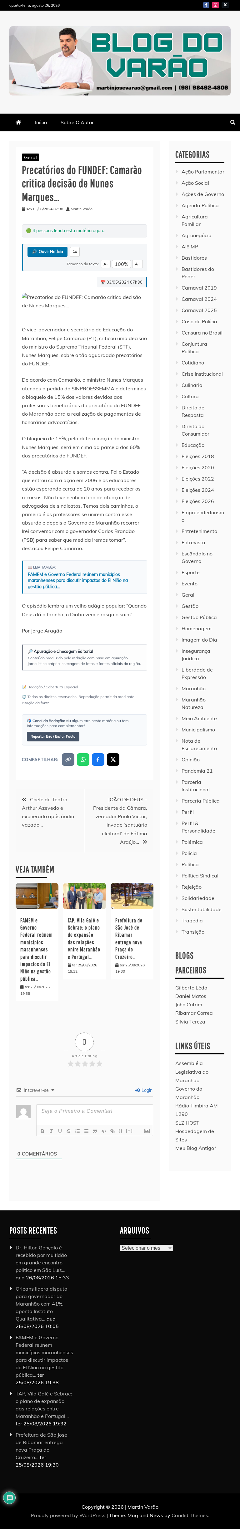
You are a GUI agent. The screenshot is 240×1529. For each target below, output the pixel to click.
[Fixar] (68, 1131)
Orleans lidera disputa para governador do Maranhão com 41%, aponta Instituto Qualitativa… (42, 1304)
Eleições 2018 (198, 456)
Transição (193, 932)
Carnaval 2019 (199, 288)
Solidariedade (198, 898)
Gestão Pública (199, 617)
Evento (190, 583)
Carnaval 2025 (199, 310)
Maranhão (194, 688)
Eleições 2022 (198, 479)
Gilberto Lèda (191, 987)
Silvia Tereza (190, 1022)
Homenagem (197, 628)
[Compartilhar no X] (113, 759)
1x (75, 251)
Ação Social (195, 183)
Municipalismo (198, 729)
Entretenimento (199, 531)
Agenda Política (200, 205)
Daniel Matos (190, 996)
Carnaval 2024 (199, 299)
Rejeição (192, 887)
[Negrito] (42, 1131)
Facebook (206, 5)
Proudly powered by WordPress (69, 1515)
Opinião (191, 759)
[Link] (112, 1131)
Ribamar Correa (194, 1013)
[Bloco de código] (103, 1131)
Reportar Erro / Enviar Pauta (53, 736)
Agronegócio (196, 235)
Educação (193, 445)
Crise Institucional (202, 374)
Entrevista (193, 542)
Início (41, 122)
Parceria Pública (201, 801)
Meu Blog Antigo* (195, 1148)
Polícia (189, 853)
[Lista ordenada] (77, 1131)
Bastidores (194, 258)
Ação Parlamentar (203, 172)
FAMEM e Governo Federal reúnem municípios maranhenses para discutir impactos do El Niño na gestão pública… (78, 580)
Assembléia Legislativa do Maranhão (191, 1071)
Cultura (190, 396)
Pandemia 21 (197, 771)
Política (190, 864)
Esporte (191, 572)
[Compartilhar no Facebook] (98, 759)
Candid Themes (190, 1515)
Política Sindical (200, 875)
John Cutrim (188, 1004)
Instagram (215, 5)
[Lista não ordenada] (86, 1131)
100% (121, 264)
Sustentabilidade (202, 909)
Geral (30, 157)
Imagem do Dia (199, 640)
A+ (137, 263)
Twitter (225, 5)
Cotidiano (193, 362)
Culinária (192, 385)
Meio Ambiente (199, 718)
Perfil (188, 812)
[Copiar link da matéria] (68, 759)
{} (120, 1130)
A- (105, 263)
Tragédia (192, 920)
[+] (129, 1130)
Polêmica (192, 842)
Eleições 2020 (198, 467)
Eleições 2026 (198, 501)
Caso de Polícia (199, 321)
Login (146, 1090)
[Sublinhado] (60, 1131)
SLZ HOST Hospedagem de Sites (194, 1131)
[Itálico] (51, 1131)
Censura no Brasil (202, 333)
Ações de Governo (203, 194)
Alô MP (190, 246)
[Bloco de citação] (95, 1131)
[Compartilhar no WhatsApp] (83, 759)
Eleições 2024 (198, 490)
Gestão (190, 606)
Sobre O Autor (77, 122)
